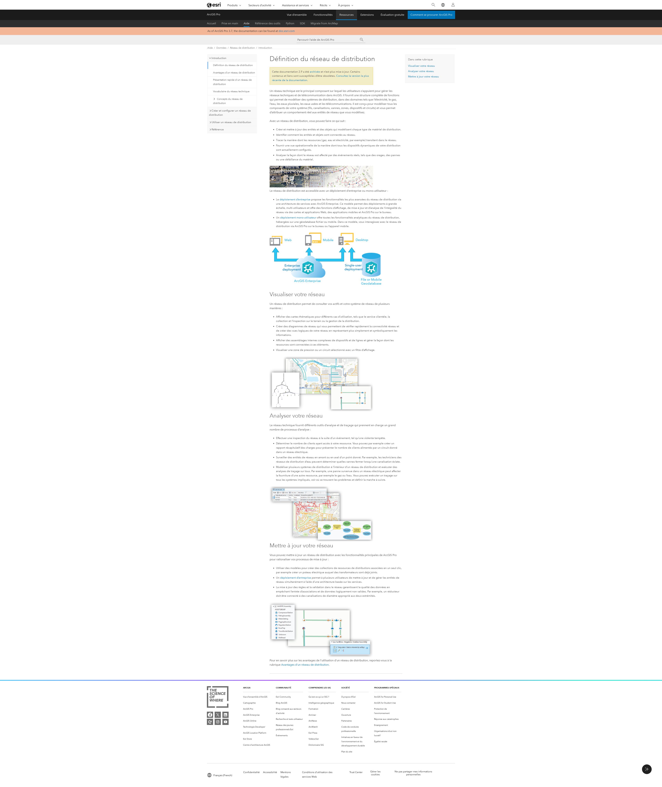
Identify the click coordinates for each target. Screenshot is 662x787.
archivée (315, 71)
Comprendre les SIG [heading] (320, 687)
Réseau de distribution (242, 47)
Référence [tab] (218, 129)
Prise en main (230, 23)
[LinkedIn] (225, 715)
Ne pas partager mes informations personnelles (413, 773)
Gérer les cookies (375, 773)
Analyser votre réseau (421, 71)
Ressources (346, 14)
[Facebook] (210, 715)
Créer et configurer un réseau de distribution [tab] (230, 113)
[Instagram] (218, 722)
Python (290, 23)
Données (221, 47)
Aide (246, 23)
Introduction (265, 47)
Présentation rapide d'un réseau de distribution (232, 82)
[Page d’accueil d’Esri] (214, 5)
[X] (218, 715)
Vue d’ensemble (297, 14)
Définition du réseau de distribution (233, 65)
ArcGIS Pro (213, 14)
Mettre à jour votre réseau (423, 76)
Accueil (211, 23)
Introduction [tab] (219, 58)
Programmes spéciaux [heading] (386, 687)
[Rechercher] (433, 5)
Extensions (367, 14)
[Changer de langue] (443, 5)
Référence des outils (267, 23)
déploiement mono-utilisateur (298, 217)
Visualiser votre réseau (421, 65)
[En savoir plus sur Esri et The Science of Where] (217, 697)
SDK (302, 23)
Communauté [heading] (283, 687)
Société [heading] (345, 687)
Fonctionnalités (323, 14)
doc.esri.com (287, 31)
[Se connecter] (453, 5)
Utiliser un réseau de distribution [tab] (231, 122)
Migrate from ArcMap (324, 23)
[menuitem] (256, 697)
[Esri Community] (210, 722)
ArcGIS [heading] (246, 687)
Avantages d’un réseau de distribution (234, 72)
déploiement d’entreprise (295, 199)
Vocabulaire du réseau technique (231, 91)
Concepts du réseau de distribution (228, 101)
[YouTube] (225, 722)
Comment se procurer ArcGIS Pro (431, 14)
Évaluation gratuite (392, 14)
